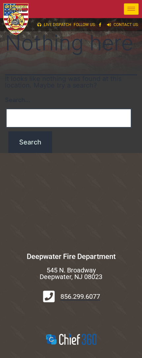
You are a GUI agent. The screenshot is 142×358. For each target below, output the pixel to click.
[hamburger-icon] (131, 9)
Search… (17, 99)
